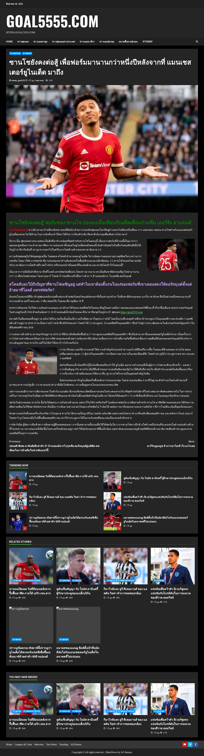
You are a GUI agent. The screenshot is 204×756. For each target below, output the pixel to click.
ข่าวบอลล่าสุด (40, 41)
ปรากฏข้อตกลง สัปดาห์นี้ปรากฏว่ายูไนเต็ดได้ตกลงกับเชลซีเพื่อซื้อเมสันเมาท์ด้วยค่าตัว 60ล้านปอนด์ (18, 521)
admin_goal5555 (18, 80)
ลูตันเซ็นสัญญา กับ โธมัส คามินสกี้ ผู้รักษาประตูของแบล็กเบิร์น (112, 480)
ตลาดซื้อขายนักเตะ (128, 41)
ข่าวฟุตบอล (23, 41)
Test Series (51, 744)
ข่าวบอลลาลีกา (87, 41)
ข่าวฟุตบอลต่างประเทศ (63, 41)
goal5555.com (52, 21)
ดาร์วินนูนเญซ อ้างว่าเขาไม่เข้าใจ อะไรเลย (171, 443)
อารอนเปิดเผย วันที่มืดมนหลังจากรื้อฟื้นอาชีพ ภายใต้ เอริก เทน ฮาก (18, 480)
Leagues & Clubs (23, 744)
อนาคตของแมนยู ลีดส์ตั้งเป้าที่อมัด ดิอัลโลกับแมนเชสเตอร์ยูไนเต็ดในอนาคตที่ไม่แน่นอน (112, 521)
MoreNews (111, 752)
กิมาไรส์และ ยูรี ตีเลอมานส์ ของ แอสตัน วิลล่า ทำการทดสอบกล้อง (18, 501)
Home (9, 41)
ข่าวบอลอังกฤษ (106, 41)
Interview (39, 744)
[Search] (197, 41)
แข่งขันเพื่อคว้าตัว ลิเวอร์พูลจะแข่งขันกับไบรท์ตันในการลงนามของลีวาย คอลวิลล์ (112, 501)
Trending (63, 744)
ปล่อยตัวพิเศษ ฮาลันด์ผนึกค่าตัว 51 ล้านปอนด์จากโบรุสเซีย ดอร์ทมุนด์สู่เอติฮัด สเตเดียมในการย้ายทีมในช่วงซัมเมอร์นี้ (54, 446)
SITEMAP (148, 41)
